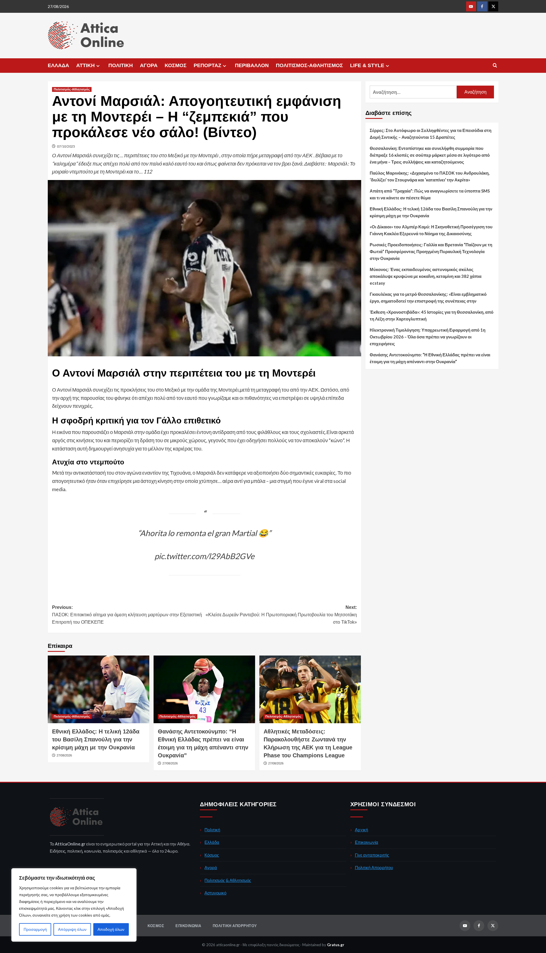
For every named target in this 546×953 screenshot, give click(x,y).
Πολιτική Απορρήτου (374, 867)
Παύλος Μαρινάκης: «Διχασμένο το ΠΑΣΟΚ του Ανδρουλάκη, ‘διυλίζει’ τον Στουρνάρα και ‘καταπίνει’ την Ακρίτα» (429, 176)
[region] (73, 905)
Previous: (127, 614)
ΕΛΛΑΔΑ (58, 65)
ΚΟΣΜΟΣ (176, 65)
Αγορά (210, 867)
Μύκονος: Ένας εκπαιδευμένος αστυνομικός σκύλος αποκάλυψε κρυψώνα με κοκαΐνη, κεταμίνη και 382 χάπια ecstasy (425, 276)
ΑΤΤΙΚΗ (85, 65)
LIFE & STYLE (367, 65)
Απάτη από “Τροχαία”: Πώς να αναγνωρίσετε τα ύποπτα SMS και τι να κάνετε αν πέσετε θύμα (430, 194)
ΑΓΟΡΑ (149, 65)
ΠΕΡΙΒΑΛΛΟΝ (252, 65)
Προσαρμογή (35, 929)
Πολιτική (212, 829)
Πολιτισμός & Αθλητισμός (227, 880)
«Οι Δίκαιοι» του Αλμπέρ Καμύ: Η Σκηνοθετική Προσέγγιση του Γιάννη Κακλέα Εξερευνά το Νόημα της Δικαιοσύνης (431, 230)
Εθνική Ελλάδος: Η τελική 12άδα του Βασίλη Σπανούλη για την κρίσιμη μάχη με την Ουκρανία (95, 739)
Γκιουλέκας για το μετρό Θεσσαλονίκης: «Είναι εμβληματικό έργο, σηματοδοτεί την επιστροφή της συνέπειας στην (428, 297)
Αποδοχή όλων (111, 929)
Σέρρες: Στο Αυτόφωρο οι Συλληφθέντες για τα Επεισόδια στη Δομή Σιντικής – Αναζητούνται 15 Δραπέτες (430, 134)
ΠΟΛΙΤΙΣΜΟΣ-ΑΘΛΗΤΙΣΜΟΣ (309, 65)
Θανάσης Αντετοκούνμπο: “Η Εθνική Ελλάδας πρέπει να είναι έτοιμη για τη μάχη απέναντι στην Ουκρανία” (430, 358)
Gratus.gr (335, 944)
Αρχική (361, 829)
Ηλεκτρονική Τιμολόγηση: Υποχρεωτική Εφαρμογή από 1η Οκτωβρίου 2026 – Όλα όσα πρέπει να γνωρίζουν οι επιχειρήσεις (427, 336)
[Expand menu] (98, 65)
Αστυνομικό (215, 892)
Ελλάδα (211, 842)
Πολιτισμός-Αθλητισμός (72, 89)
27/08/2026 (64, 755)
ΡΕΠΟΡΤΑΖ (207, 65)
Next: (281, 614)
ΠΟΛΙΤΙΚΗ (120, 65)
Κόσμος (211, 854)
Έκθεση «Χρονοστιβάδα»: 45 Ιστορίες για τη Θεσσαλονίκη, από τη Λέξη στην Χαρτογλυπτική (431, 315)
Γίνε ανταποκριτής (372, 854)
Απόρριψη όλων (72, 929)
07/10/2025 (66, 146)
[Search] (495, 66)
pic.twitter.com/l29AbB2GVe (204, 556)
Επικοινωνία (366, 842)
